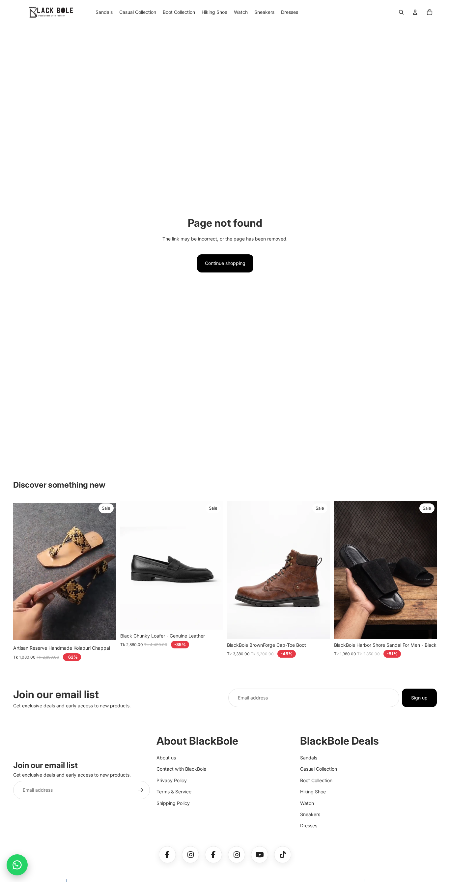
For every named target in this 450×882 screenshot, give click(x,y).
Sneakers (310, 814)
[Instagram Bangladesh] (236, 854)
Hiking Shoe (313, 791)
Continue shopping (225, 263)
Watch (307, 803)
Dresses (308, 825)
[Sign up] (140, 790)
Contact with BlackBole (181, 769)
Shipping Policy (173, 803)
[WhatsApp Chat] (17, 864)
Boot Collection (316, 780)
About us (166, 757)
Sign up (419, 697)
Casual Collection (318, 769)
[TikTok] (282, 854)
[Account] (415, 12)
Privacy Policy (171, 780)
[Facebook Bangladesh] (213, 854)
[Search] (401, 12)
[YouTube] (259, 854)
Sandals (308, 757)
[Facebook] (167, 854)
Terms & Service (173, 791)
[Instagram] (190, 854)
